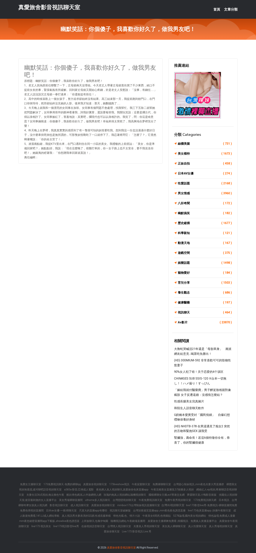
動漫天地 (205, 243)
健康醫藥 (205, 302)
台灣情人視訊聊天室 (119, 526)
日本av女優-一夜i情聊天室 (61, 510)
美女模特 (205, 153)
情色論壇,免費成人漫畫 (221, 515)
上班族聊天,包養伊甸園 (95, 520)
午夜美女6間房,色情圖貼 (156, 515)
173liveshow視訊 (119, 484)
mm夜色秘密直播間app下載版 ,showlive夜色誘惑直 (49, 520)
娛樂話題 (205, 263)
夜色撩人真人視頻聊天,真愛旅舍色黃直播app (122, 489)
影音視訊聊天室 (59, 505)
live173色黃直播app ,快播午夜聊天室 (209, 510)
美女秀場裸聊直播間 (71, 499)
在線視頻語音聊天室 (93, 526)
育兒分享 (205, 282)
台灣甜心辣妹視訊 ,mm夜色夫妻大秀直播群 (199, 484)
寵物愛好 (205, 272)
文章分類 (231, 9)
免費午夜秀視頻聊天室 (178, 499)
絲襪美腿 (205, 143)
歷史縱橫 (205, 223)
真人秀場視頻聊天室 (221, 526)
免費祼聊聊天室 (162, 484)
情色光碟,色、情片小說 (127, 515)
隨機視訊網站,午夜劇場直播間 (128, 520)
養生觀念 (205, 292)
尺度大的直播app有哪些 (93, 510)
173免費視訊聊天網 (205, 499)
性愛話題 (205, 183)
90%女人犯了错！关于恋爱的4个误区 (198, 372)
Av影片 (205, 322)
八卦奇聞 (205, 203)
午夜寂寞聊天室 (141, 484)
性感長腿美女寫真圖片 (189, 401)
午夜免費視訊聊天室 (151, 499)
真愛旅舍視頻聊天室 (95, 484)
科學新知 (205, 233)
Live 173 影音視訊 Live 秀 (136, 531)
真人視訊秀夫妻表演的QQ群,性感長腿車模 (86, 515)
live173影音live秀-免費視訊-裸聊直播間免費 (211, 505)
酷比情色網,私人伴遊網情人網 (84, 494)
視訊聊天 (205, 312)
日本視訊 (224, 499)
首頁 (216, 9)
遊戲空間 (205, 253)
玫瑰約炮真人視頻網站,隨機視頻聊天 (125, 494)
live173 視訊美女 (41, 526)
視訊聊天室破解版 (120, 510)
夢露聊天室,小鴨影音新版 (202, 494)
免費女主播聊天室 (31, 484)
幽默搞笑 (205, 213)
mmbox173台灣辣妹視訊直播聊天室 (138, 505)
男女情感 (205, 193)
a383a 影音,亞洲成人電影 (79, 489)
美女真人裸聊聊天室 (174, 526)
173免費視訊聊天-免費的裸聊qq (62, 484)
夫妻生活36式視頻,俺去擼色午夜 (45, 494)
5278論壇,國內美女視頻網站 (190, 515)
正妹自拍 (205, 163)
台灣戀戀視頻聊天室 (125, 499)
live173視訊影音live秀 (66, 526)
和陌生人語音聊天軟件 (189, 408)
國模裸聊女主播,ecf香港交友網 (167, 494)
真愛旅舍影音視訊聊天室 (49, 7)
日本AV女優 (205, 173)
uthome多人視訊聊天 (98, 499)
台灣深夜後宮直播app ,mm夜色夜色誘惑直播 (159, 510)
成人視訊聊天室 (79, 505)
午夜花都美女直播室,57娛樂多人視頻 (172, 489)
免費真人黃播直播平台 (204, 520)
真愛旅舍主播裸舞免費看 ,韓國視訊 (168, 520)
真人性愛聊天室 (197, 526)
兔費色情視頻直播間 (32, 510)
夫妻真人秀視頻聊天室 (146, 526)
